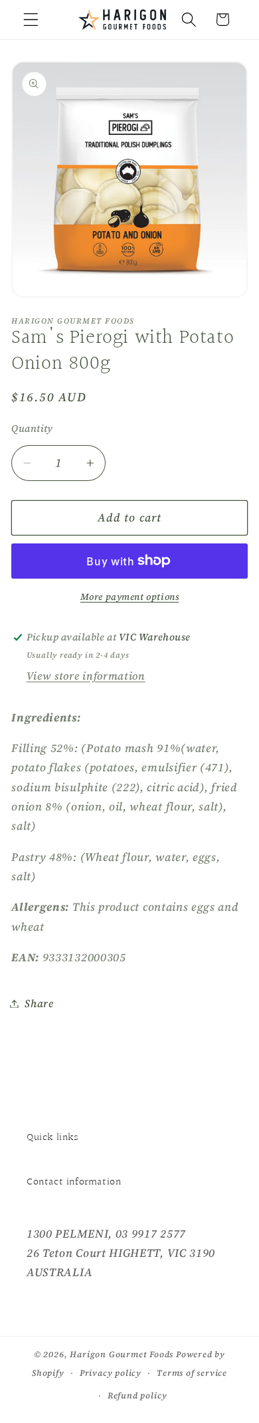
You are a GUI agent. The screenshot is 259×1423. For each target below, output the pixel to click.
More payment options (129, 597)
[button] (31, 20)
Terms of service (192, 1372)
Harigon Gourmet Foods (121, 1354)
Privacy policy (110, 1372)
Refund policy (137, 1395)
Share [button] (39, 1003)
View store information (86, 675)
